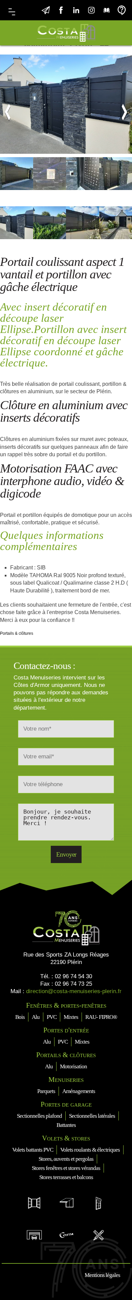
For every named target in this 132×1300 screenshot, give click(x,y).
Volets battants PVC (32, 1150)
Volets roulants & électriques (90, 1150)
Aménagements (78, 1091)
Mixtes (71, 1017)
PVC (52, 1017)
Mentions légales (102, 1275)
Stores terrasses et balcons (66, 1177)
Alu (36, 1017)
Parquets (46, 1091)
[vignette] (16, 181)
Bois (20, 1017)
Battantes (66, 1125)
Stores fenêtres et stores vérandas (66, 1168)
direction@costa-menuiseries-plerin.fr (74, 991)
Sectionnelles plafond (39, 1116)
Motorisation (73, 1066)
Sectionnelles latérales (92, 1116)
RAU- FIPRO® (101, 1017)
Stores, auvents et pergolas (66, 1159)
